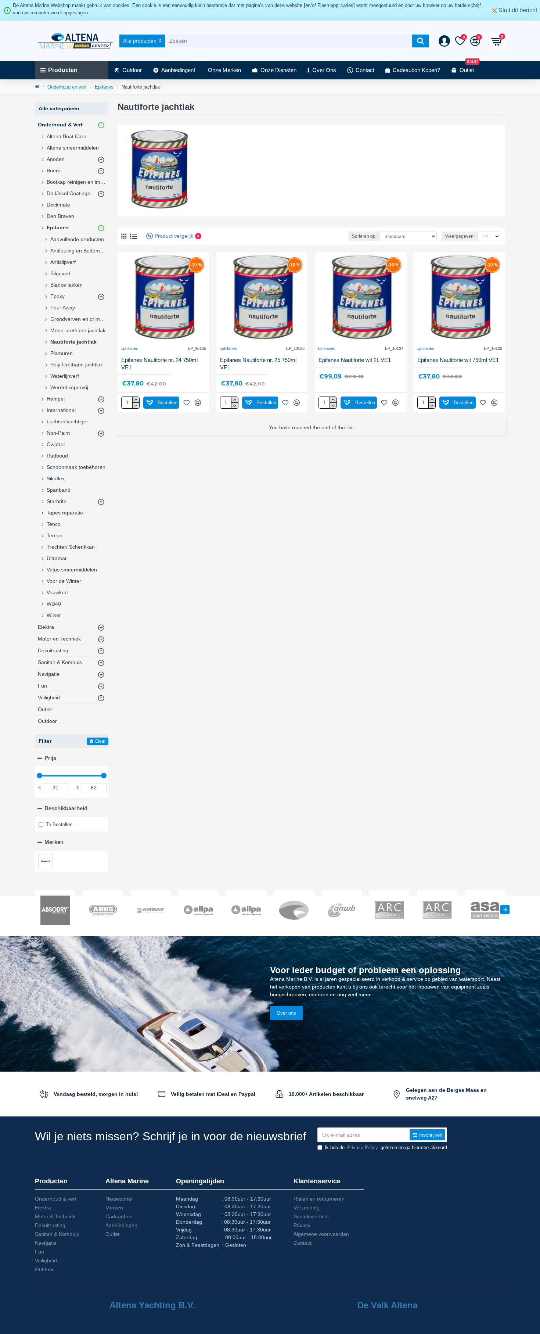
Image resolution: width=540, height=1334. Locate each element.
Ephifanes (129, 348)
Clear (100, 741)
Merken (54, 842)
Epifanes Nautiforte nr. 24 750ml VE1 (159, 363)
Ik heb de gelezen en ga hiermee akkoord (386, 1147)
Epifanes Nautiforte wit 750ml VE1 (458, 360)
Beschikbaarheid (65, 808)
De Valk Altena (387, 1305)
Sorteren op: (364, 236)
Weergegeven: (460, 236)
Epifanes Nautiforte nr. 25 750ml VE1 (258, 363)
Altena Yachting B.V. (152, 1305)
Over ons (286, 1013)
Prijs (50, 758)
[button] (35, 909)
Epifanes (104, 87)
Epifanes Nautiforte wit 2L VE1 (354, 360)
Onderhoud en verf (67, 87)
